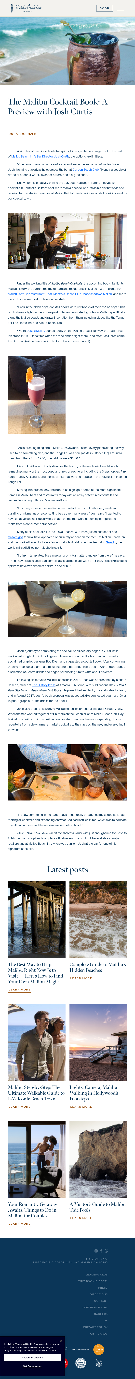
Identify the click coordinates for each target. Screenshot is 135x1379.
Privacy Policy (95, 1327)
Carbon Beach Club (86, 169)
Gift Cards (99, 1333)
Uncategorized (23, 134)
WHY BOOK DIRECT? (93, 1281)
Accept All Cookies (32, 1357)
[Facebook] (101, 1251)
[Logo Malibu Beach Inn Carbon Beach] (26, 8)
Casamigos (15, 537)
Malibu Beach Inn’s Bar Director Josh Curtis (40, 156)
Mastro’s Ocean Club (67, 294)
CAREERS (101, 1314)
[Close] (60, 1341)
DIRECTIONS (99, 1294)
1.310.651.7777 (97, 1258)
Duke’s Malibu (36, 330)
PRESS (103, 1287)
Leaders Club (97, 1274)
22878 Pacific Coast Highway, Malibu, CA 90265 (70, 1262)
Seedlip (111, 542)
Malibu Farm (16, 294)
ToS (105, 1320)
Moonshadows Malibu (97, 294)
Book (104, 8)
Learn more (19, 989)
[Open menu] (120, 8)
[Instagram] (96, 1251)
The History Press (43, 685)
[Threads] (106, 1251)
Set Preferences (32, 1366)
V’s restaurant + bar (39, 294)
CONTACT (101, 1300)
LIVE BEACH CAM (95, 1307)
